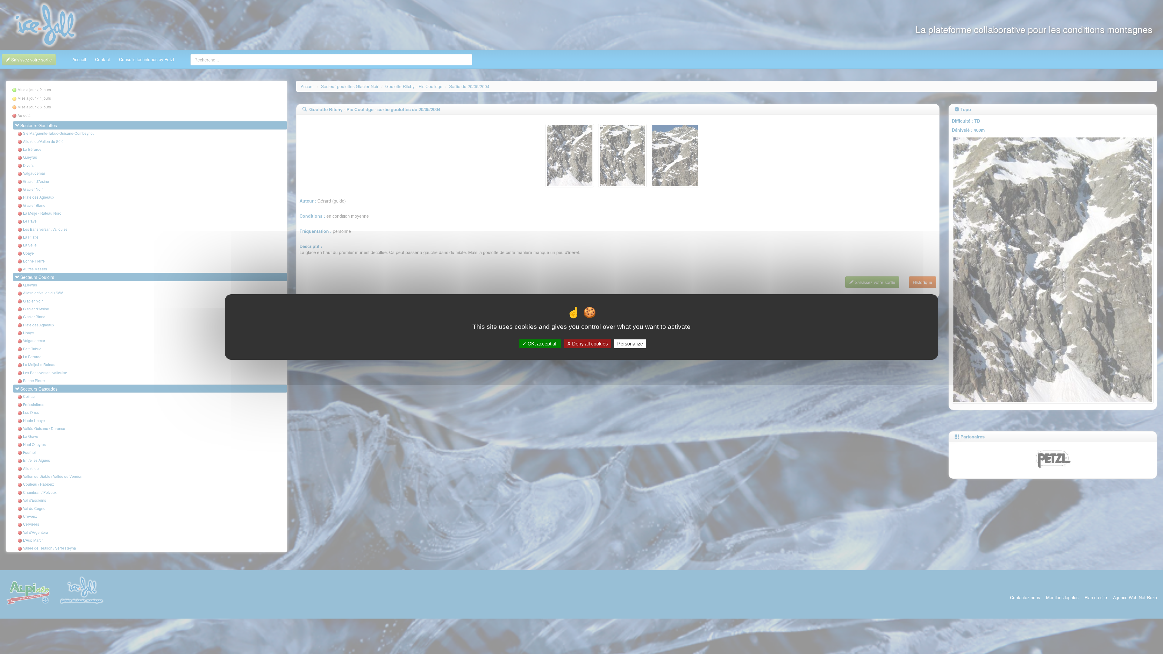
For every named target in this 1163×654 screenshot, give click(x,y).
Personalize (630, 343)
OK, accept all (542, 343)
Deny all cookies (589, 343)
